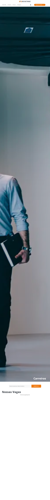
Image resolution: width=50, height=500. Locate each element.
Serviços (14, 4)
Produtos (9, 4)
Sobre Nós (4, 4)
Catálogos (19, 4)
